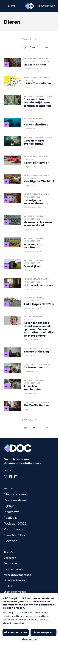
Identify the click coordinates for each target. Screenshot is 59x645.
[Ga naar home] (29, 6)
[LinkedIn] (16, 477)
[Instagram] (6, 477)
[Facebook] (11, 477)
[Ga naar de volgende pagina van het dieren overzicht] (46, 47)
